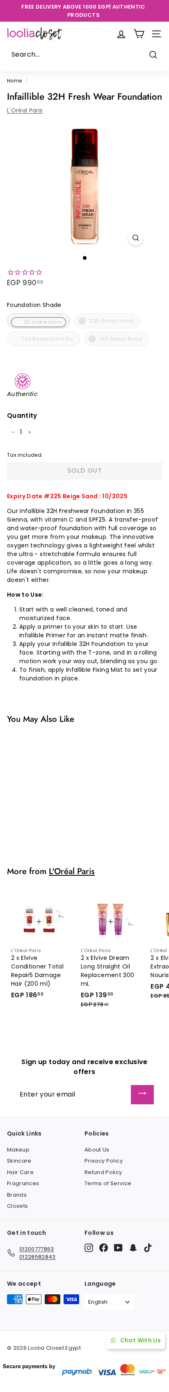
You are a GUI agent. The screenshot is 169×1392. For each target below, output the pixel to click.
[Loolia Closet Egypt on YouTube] (118, 1247)
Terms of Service (108, 1183)
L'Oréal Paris (25, 110)
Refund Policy (103, 1172)
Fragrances (23, 1183)
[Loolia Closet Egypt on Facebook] (103, 1247)
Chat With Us (140, 1340)
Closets (17, 1206)
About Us (97, 1150)
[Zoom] (136, 237)
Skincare (19, 1161)
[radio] (38, 321)
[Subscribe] (142, 1094)
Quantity (22, 415)
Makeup (18, 1150)
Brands (17, 1195)
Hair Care (20, 1172)
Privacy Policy (103, 1161)
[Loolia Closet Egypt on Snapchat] (133, 1247)
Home (14, 81)
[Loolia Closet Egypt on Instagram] (88, 1247)
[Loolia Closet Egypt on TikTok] (148, 1247)
